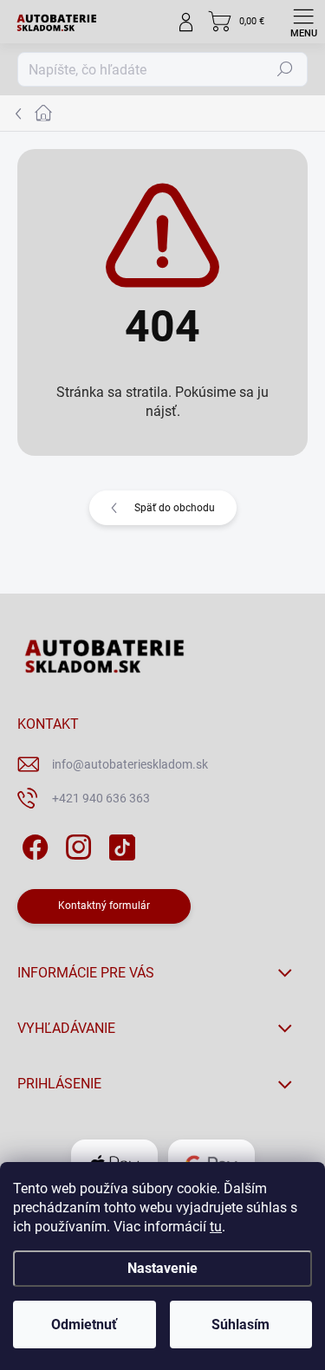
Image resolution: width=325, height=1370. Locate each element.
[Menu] (303, 21)
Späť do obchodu (174, 508)
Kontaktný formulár (104, 905)
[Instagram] (76, 844)
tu (216, 1226)
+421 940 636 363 (101, 798)
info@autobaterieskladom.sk (130, 764)
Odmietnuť (84, 1324)
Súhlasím (240, 1324)
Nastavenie (162, 1268)
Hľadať (285, 69)
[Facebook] (32, 844)
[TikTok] (119, 844)
